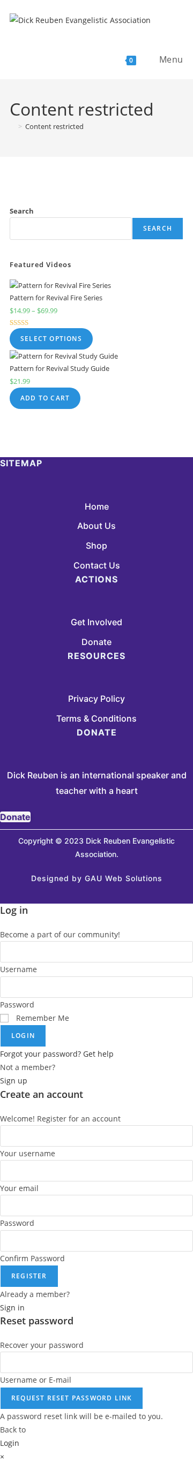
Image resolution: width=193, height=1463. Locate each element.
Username (18, 969)
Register (29, 1275)
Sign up (13, 1080)
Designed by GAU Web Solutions (96, 878)
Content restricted (54, 126)
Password (17, 1004)
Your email (19, 1188)
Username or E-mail (35, 1380)
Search (22, 211)
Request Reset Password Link (71, 1398)
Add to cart (45, 398)
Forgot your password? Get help (57, 1054)
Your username (27, 1153)
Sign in (12, 1307)
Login (23, 1035)
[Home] (12, 126)
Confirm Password (32, 1258)
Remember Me (41, 1018)
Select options (51, 338)
